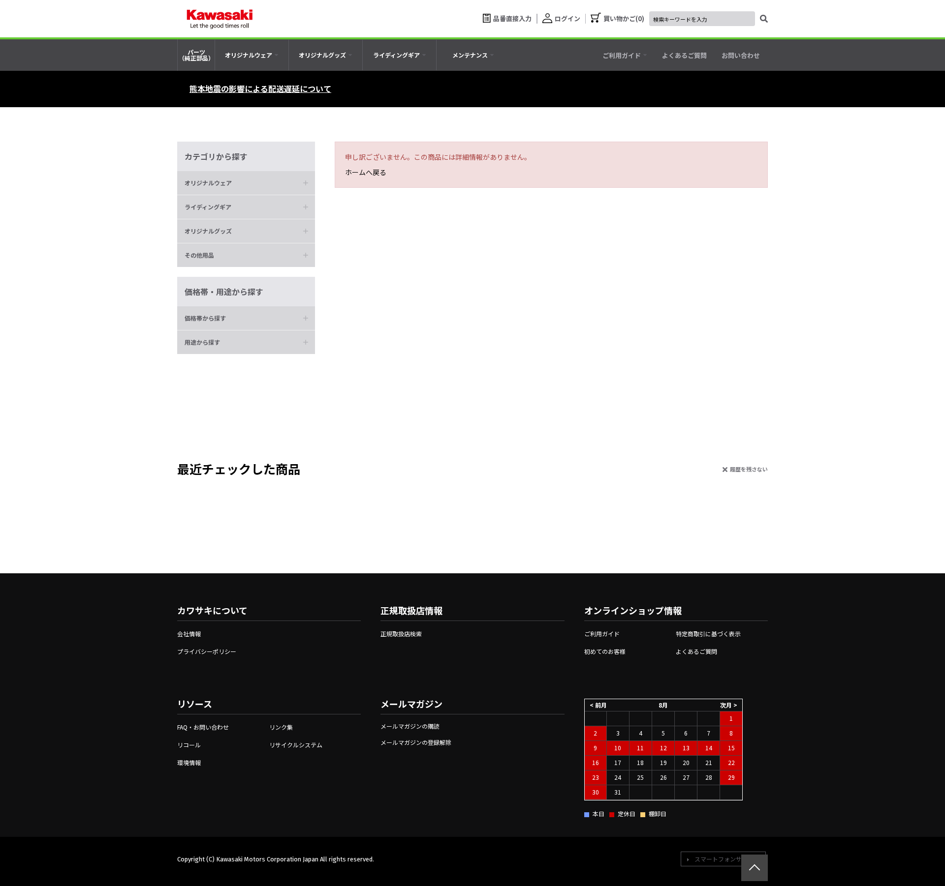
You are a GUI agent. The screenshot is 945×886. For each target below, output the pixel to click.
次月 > (728, 704)
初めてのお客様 (605, 651)
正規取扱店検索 (401, 633)
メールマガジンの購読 (410, 726)
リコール (189, 744)
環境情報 (189, 762)
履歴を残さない (749, 469)
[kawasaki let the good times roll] (219, 18)
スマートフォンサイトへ (726, 859)
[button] (246, 183)
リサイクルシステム (295, 744)
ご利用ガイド (602, 633)
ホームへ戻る (365, 172)
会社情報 (189, 633)
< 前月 (598, 704)
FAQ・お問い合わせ (203, 727)
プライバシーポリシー (206, 651)
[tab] (251, 55)
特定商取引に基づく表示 (708, 633)
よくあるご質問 (696, 651)
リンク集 (281, 727)
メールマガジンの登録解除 (415, 742)
